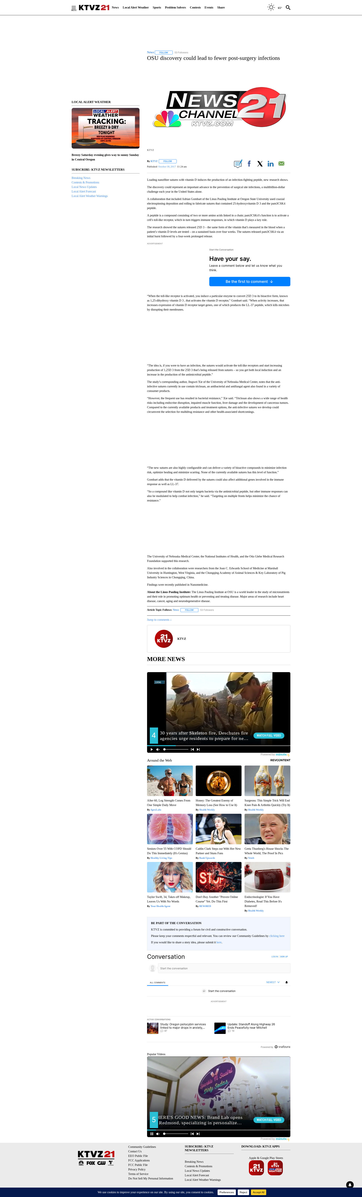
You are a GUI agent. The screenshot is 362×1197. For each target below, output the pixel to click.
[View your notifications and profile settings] (286, 982)
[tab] (157, 982)
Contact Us (135, 1151)
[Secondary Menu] (76, 7)
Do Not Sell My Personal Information (150, 1178)
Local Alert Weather (136, 7)
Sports (157, 7)
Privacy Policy (137, 1169)
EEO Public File (138, 1155)
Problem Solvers (175, 7)
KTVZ (154, 161)
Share (221, 7)
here (219, 942)
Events (209, 7)
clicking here (277, 935)
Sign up (284, 956)
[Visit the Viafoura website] (282, 1046)
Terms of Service (138, 1174)
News (115, 7)
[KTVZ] (94, 7)
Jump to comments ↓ (159, 619)
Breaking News (81, 177)
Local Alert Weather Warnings (90, 196)
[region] (218, 1002)
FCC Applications (139, 1160)
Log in (275, 956)
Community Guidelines (142, 1146)
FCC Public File (138, 1164)
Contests (195, 7)
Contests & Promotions (85, 182)
